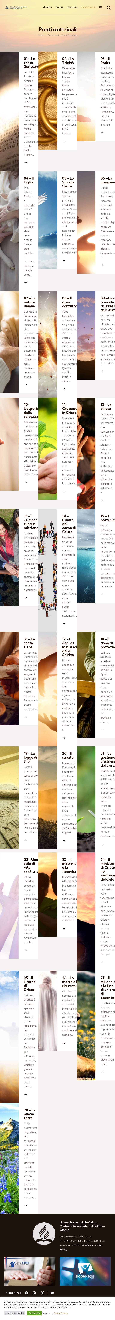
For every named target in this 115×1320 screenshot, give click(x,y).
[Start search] (109, 7)
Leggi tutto (47, 1313)
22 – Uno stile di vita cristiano (31, 865)
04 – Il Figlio (29, 180)
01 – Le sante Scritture (31, 62)
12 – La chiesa (105, 406)
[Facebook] (28, 1293)
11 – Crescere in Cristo (69, 408)
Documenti (53, 35)
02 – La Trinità (68, 60)
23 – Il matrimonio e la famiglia (71, 865)
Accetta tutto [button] (34, 1313)
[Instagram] (36, 1293)
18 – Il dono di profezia (107, 643)
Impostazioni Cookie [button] (15, 1313)
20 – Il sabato (67, 755)
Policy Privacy (61, 1313)
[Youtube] (52, 1293)
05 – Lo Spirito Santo (68, 182)
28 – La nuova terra (29, 1114)
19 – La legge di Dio (30, 757)
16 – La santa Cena (29, 643)
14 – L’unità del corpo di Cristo (69, 524)
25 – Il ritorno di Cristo (29, 984)
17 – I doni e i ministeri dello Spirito (69, 647)
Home (41, 35)
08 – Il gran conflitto (69, 302)
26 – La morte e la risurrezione (72, 982)
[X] (45, 1293)
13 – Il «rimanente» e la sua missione (34, 522)
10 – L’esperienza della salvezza (34, 410)
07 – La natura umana (29, 302)
